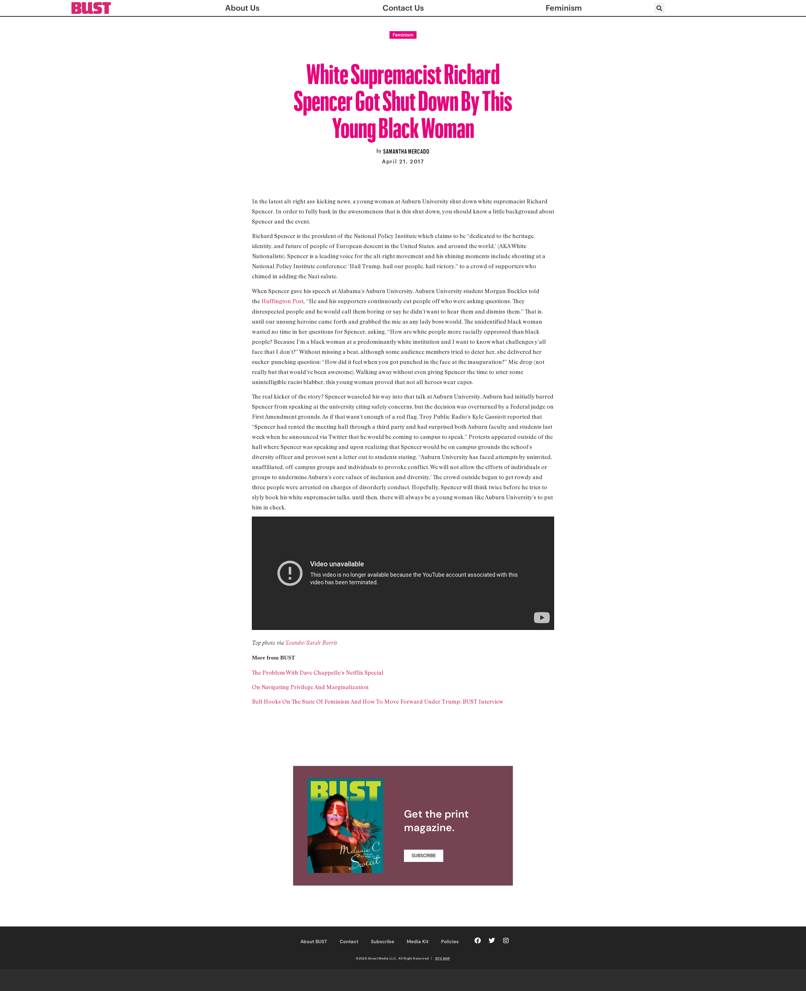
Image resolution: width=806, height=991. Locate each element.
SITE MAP (442, 958)
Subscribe (382, 941)
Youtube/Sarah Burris (311, 642)
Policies (450, 941)
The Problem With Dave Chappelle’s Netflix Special (317, 672)
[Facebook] (477, 940)
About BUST (313, 941)
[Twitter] (491, 940)
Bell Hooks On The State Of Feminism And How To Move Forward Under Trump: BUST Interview (377, 701)
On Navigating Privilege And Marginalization (310, 686)
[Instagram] (506, 940)
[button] (659, 8)
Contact (349, 941)
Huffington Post (282, 300)
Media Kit (418, 941)
